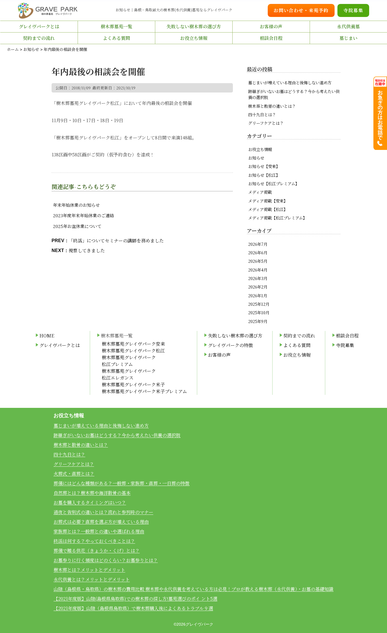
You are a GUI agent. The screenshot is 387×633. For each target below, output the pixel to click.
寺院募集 (353, 10)
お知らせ (256, 158)
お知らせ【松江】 (264, 175)
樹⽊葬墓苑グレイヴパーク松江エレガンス (129, 374)
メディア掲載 (260, 192)
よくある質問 (116, 38)
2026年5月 (257, 261)
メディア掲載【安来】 (268, 201)
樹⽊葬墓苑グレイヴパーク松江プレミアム (129, 360)
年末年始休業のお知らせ (76, 205)
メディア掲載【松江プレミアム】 (277, 218)
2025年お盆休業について (77, 226)
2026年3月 (257, 278)
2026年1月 (257, 295)
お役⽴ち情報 (193, 38)
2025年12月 (258, 304)
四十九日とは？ (262, 114)
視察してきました (87, 250)
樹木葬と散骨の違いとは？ (272, 106)
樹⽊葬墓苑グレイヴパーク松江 (133, 350)
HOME (46, 335)
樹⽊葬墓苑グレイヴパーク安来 (133, 344)
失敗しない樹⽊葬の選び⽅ (194, 26)
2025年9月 (257, 321)
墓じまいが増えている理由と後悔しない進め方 (289, 82)
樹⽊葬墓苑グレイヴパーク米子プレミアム (144, 391)
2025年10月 (258, 312)
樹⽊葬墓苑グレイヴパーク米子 (133, 384)
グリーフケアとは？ (266, 123)
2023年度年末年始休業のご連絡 (83, 215)
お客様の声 (271, 26)
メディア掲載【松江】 (268, 209)
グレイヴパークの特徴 (230, 345)
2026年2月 (257, 287)
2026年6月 (257, 252)
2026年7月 (257, 244)
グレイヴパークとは (39, 26)
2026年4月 (257, 270)
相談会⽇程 (271, 38)
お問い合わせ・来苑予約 (301, 10)
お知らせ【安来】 (264, 166)
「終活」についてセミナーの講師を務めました (116, 240)
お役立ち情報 (260, 149)
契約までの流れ (39, 38)
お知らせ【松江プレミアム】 (273, 183)
